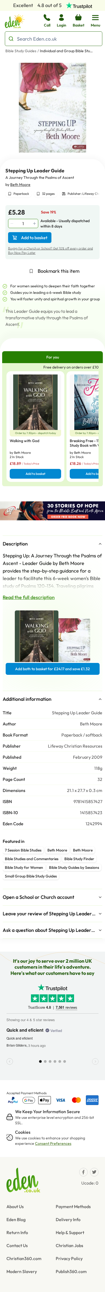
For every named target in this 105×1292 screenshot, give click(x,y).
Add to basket (34, 237)
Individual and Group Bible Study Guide (67, 50)
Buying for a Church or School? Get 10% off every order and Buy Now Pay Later (50, 250)
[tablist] (52, 357)
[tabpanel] (52, 424)
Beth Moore (20, 184)
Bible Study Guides (20, 50)
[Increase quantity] (35, 223)
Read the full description (29, 597)
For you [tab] (52, 357)
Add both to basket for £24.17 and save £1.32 (52, 668)
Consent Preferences (53, 1143)
